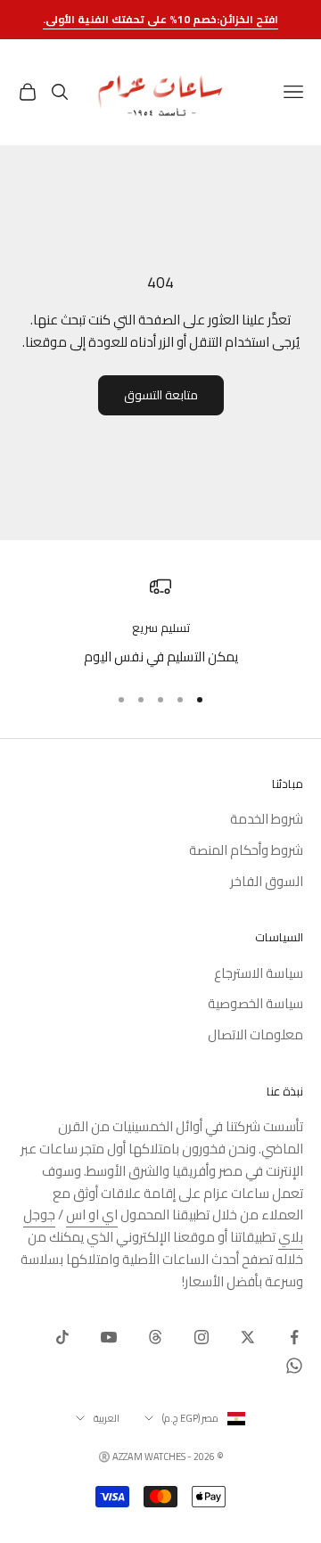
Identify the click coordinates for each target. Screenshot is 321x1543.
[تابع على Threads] (155, 1337)
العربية (106, 1418)
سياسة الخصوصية (255, 1003)
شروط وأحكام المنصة (246, 850)
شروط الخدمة (266, 819)
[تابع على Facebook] (294, 1337)
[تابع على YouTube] (109, 1337)
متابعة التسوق (161, 394)
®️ (104, 1456)
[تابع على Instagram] (201, 1337)
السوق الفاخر (266, 881)
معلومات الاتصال (255, 1034)
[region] (160, 622)
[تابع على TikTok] (62, 1337)
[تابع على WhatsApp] (294, 1366)
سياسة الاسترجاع (258, 973)
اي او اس (92, 1214)
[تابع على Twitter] (248, 1337)
